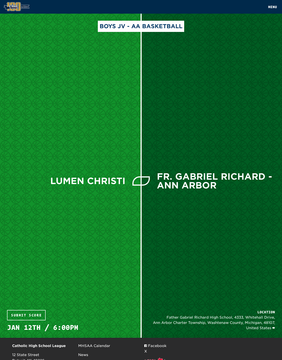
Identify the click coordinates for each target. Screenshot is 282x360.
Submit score (26, 315)
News (83, 355)
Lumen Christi (87, 181)
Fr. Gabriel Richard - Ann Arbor (214, 181)
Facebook (157, 346)
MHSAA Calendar (94, 346)
